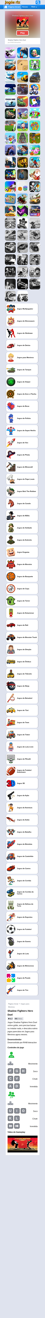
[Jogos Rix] (12, 2)
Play (22, 33)
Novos (25, 7)
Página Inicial (14, 7)
